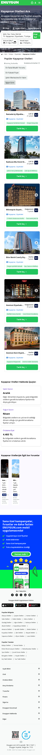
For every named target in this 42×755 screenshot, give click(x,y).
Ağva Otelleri (18, 622)
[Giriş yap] (35, 2)
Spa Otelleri (5, 652)
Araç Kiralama (8, 686)
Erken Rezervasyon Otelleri (11, 649)
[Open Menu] (39, 2)
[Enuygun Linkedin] (25, 595)
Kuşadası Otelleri (7, 633)
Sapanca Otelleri (7, 636)
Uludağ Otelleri (6, 622)
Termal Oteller (18, 645)
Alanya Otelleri (6, 616)
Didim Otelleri (16, 619)
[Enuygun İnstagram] (16, 595)
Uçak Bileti (7, 669)
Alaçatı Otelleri (30, 633)
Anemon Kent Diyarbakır (16, 353)
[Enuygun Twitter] (21, 595)
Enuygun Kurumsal (10, 708)
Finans (5, 697)
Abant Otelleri (6, 626)
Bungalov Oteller (7, 656)
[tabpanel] (21, 39)
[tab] (6, 28)
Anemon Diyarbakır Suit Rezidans (15, 305)
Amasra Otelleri (7, 629)
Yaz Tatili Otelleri (20, 659)
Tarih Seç (21, 128)
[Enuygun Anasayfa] (10, 2)
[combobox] (18, 36)
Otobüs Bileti (7, 680)
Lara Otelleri (31, 636)
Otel (4, 674)
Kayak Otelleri (20, 656)
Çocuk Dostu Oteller (18, 652)
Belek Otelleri (31, 629)
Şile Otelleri (19, 633)
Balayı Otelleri (6, 645)
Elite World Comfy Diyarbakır (17, 257)
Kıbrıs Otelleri (28, 619)
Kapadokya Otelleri (19, 626)
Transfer (6, 691)
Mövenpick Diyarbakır (15, 209)
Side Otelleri (6, 619)
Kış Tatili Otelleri (7, 659)
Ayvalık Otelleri (19, 629)
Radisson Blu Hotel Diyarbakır (16, 162)
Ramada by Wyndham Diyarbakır (16, 114)
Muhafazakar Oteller (29, 649)
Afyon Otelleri (19, 636)
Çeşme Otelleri (19, 616)
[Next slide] (36, 99)
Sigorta (5, 702)
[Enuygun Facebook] (12, 595)
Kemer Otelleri (31, 616)
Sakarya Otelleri (30, 622)
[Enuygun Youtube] (29, 595)
